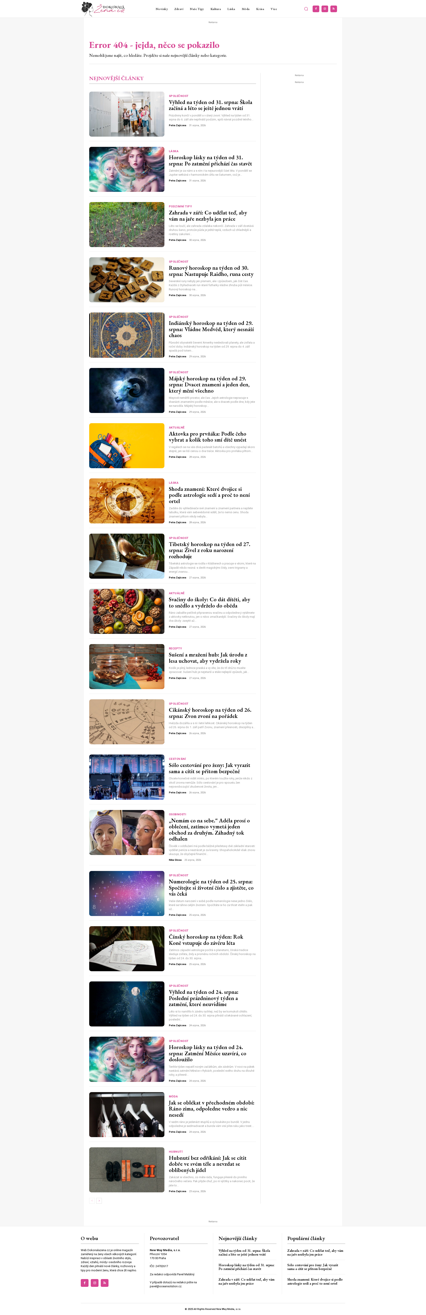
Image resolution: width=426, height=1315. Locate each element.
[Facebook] (316, 9)
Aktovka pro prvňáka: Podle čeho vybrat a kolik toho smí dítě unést (208, 436)
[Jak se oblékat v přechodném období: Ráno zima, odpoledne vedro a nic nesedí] (126, 1114)
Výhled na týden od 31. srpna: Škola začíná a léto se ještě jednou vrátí (210, 105)
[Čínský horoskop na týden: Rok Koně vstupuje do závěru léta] (126, 948)
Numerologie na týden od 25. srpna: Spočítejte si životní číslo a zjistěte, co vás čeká (211, 887)
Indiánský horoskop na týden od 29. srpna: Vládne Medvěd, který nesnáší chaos (211, 329)
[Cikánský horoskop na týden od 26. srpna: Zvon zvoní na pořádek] (126, 721)
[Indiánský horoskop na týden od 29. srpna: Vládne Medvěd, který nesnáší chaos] (126, 335)
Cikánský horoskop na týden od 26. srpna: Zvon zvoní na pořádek (210, 712)
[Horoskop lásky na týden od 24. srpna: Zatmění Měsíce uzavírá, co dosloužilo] (126, 1059)
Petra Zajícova (177, 125)
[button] (306, 9)
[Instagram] (324, 9)
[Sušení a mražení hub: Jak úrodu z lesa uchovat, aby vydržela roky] (126, 666)
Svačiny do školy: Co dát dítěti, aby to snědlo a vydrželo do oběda (209, 602)
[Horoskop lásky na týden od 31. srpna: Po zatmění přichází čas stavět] (126, 169)
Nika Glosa (175, 860)
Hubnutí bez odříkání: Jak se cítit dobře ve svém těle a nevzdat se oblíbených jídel (208, 1163)
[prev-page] (92, 1201)
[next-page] (99, 1201)
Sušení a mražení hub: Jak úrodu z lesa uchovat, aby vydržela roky (208, 657)
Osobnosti (177, 814)
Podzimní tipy (180, 206)
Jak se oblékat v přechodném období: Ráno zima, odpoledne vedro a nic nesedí (211, 1108)
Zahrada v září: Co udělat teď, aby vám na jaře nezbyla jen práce (208, 215)
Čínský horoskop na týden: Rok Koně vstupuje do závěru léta (206, 939)
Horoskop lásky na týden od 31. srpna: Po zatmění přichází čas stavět (210, 160)
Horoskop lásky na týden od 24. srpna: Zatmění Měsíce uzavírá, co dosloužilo (207, 1053)
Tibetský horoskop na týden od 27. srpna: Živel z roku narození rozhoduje (209, 550)
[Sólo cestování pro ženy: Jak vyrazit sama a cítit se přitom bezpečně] (126, 777)
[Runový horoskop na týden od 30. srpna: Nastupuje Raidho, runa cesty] (126, 279)
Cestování (177, 758)
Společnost (179, 95)
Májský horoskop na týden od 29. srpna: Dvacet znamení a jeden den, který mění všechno (209, 384)
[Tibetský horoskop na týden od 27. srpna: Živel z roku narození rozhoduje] (126, 556)
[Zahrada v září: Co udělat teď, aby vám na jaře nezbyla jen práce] (126, 224)
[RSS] (333, 9)
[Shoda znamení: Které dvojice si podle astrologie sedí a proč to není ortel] (126, 500)
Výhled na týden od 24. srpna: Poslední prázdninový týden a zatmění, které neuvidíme (204, 998)
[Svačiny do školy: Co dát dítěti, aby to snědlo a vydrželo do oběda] (126, 611)
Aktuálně (177, 427)
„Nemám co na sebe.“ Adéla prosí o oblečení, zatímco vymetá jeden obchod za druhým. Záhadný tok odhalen (209, 829)
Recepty (175, 648)
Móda (173, 1096)
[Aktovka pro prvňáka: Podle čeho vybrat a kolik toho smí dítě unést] (126, 445)
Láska (174, 151)
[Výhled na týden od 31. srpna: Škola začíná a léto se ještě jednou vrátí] (126, 114)
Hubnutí (176, 1151)
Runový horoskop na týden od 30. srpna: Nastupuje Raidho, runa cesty (211, 270)
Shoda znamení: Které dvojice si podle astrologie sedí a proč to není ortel (209, 495)
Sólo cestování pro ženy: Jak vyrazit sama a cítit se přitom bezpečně (209, 768)
